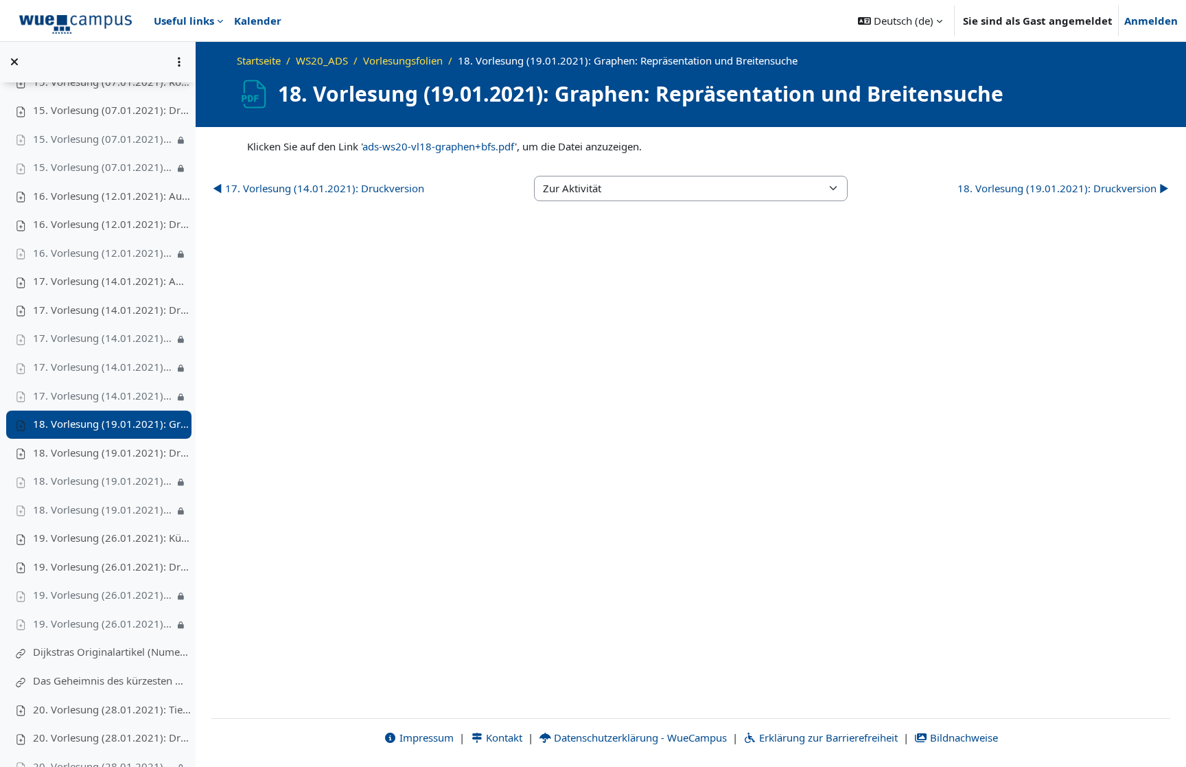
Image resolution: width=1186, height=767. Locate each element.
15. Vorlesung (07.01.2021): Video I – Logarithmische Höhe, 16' (103, 139)
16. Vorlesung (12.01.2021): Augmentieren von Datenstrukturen (112, 196)
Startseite (259, 60)
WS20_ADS (322, 60)
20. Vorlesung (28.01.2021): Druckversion (112, 737)
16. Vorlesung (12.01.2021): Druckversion (112, 224)
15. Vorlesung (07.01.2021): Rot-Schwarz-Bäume (112, 82)
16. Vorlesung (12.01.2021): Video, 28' (103, 253)
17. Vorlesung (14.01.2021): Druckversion (112, 310)
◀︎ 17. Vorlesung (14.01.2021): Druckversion (318, 188)
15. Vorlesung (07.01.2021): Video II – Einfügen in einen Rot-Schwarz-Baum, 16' (103, 167)
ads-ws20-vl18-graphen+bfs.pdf (438, 146)
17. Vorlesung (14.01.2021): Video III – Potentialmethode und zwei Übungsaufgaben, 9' (103, 395)
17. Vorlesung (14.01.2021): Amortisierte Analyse (112, 281)
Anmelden (1151, 20)
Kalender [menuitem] (257, 20)
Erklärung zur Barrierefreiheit (827, 737)
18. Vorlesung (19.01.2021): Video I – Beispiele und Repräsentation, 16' (103, 481)
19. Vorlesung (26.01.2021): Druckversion (112, 566)
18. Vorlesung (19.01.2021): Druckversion (112, 452)
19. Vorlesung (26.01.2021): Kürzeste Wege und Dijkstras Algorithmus (112, 538)
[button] (900, 20)
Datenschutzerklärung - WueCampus (639, 737)
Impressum (425, 737)
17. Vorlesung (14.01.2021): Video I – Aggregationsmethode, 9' (103, 338)
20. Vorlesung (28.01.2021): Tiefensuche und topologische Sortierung (112, 709)
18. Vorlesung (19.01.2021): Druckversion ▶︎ (1063, 188)
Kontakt (502, 737)
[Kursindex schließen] (14, 62)
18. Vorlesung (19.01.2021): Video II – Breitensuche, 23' (103, 509)
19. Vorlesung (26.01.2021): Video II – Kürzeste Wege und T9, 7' (103, 623)
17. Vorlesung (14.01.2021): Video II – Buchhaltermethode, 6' (103, 367)
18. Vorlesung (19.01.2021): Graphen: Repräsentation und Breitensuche (112, 424)
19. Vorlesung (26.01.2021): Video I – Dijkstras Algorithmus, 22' (103, 595)
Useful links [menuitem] (184, 20)
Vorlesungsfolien (403, 60)
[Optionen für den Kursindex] (179, 62)
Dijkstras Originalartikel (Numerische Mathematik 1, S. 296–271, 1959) (112, 652)
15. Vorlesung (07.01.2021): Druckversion (112, 110)
